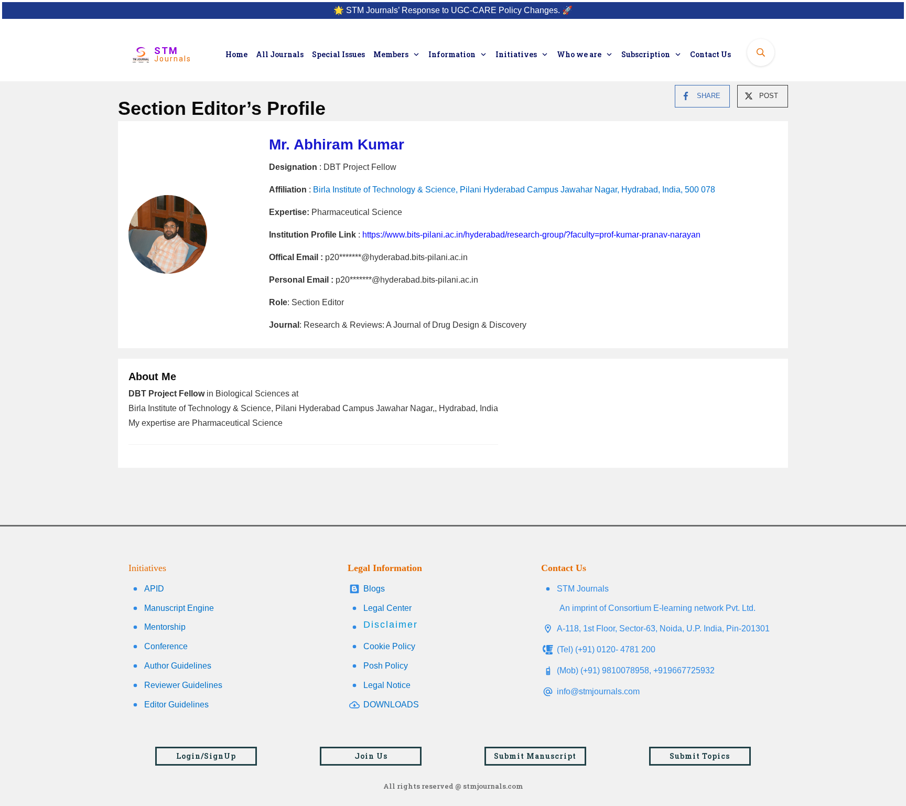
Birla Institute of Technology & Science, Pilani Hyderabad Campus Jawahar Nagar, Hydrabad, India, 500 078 (514, 189)
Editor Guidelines (176, 704)
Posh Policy (385, 665)
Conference (166, 646)
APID (154, 588)
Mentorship (165, 626)
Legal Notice (387, 685)
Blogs (374, 588)
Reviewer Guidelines (183, 685)
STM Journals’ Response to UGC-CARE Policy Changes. (453, 10)
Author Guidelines (177, 665)
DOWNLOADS (391, 704)
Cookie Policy (389, 646)
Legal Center (387, 608)
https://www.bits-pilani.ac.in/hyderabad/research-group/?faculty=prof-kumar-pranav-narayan (531, 234)
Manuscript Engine (179, 608)
